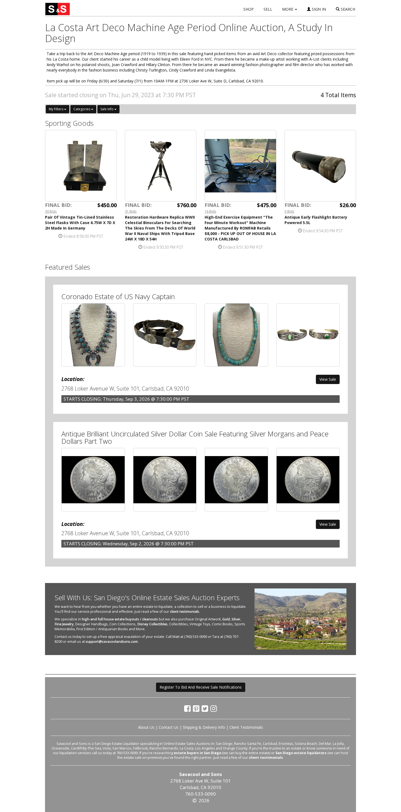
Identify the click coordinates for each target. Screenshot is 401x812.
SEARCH (347, 9)
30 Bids (51, 211)
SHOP (248, 9)
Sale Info (107, 109)
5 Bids (289, 211)
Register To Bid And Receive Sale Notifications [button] (201, 687)
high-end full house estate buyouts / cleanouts (120, 619)
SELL (268, 9)
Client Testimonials (246, 727)
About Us (146, 727)
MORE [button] (288, 9)
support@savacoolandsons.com (112, 641)
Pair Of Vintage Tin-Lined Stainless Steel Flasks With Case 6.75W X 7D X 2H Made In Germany (80, 223)
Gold (226, 619)
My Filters (56, 109)
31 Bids (131, 211)
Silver (236, 619)
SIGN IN (318, 9)
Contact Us (168, 727)
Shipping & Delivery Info (204, 727)
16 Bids (210, 211)
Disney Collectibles (152, 624)
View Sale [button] (327, 379)
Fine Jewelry (64, 624)
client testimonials (184, 611)
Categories (82, 109)
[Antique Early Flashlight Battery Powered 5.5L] (320, 165)
